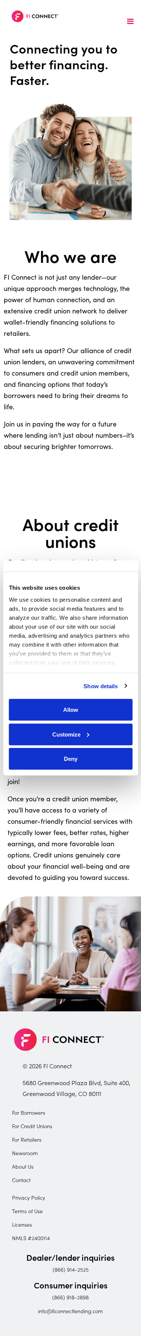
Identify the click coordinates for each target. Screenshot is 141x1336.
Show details (100, 686)
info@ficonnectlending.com (70, 1311)
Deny (70, 759)
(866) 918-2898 (70, 1297)
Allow (70, 710)
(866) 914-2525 (71, 1269)
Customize (66, 734)
